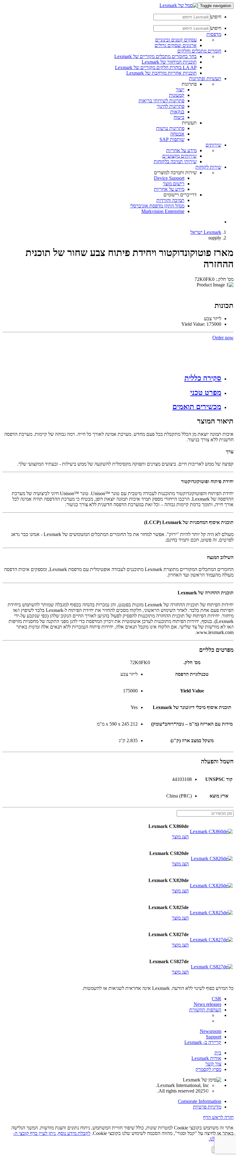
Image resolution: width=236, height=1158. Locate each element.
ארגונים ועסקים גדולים (176, 45)
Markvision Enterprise (162, 211)
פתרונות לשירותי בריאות (161, 100)
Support (213, 1036)
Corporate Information (199, 1101)
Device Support (169, 178)
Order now (223, 337)
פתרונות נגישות (170, 128)
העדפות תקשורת (205, 1009)
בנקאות (177, 111)
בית (217, 1052)
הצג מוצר (180, 836)
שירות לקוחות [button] (208, 167)
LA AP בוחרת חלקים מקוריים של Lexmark (156, 67)
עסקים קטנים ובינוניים (176, 39)
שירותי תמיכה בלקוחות (175, 161)
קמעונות (176, 95)
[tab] (111, 378)
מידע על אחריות (181, 150)
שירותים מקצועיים (179, 156)
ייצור (180, 89)
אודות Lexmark (206, 1058)
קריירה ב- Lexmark (202, 1042)
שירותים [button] (213, 145)
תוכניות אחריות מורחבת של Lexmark (161, 73)
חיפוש (215, 16)
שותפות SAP (171, 139)
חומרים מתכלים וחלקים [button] (199, 50)
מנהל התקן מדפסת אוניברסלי (157, 205)
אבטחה (177, 133)
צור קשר (213, 1063)
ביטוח (179, 117)
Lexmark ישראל (205, 232)
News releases (207, 1004)
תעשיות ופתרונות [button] (205, 78)
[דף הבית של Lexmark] (178, 5)
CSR (216, 998)
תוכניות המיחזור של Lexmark (169, 62)
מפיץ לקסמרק (208, 1069)
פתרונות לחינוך (170, 106)
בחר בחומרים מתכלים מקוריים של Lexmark (155, 56)
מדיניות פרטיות (207, 1106)
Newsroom (210, 1031)
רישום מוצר (173, 183)
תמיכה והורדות (170, 200)
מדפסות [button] (213, 34)
